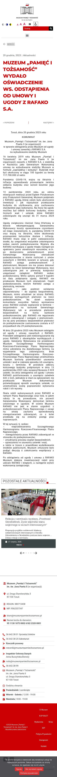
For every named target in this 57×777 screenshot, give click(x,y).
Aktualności (29, 55)
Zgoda (18, 769)
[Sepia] (10, 24)
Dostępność (43, 740)
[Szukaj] (51, 28)
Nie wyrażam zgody (33, 769)
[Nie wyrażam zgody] (53, 766)
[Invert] (7, 24)
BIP (43, 728)
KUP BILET (43, 716)
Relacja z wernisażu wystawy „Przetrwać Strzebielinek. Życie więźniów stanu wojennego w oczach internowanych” (28, 521)
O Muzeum (44, 710)
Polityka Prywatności (43, 734)
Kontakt (44, 746)
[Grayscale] (3, 24)
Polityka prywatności (29, 773)
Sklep (51, 722)
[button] (27, 35)
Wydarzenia (38, 722)
